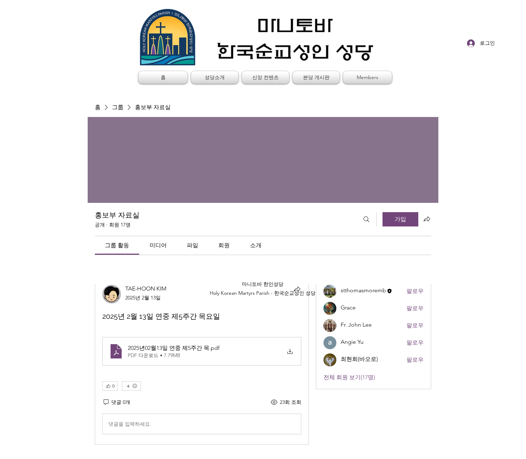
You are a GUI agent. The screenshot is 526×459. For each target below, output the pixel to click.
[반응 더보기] (131, 386)
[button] (214, 77)
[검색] (366, 219)
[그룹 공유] (427, 219)
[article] (202, 361)
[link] (117, 245)
